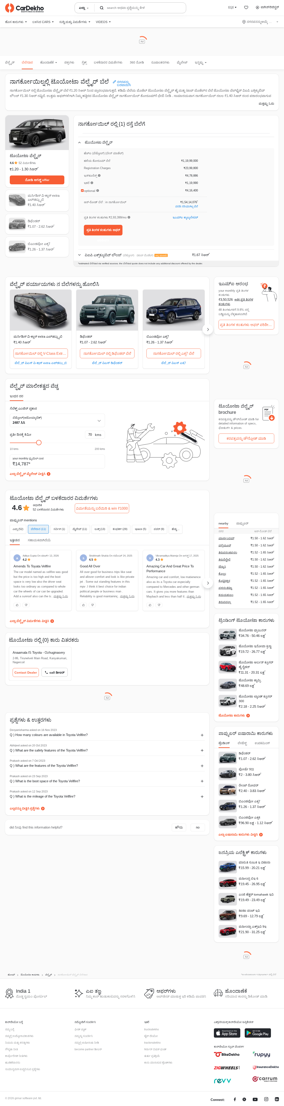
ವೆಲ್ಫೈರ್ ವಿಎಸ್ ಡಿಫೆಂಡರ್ (107, 362)
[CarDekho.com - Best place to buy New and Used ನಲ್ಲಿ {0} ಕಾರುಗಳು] (24, 8)
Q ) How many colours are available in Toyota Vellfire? (49, 735)
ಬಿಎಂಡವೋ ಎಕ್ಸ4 (249, 817)
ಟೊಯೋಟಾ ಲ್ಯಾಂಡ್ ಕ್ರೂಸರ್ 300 (255, 699)
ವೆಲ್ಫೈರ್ (9, 62)
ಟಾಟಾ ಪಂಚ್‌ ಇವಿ (249, 910)
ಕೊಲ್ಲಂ (222, 573)
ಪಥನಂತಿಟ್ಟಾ (225, 588)
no (197, 827)
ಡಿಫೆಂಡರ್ (86, 336)
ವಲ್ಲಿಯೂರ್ (225, 545)
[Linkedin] (277, 1100)
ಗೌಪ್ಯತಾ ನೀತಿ (11, 1049)
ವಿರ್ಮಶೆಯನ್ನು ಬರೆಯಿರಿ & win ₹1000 (102, 508)
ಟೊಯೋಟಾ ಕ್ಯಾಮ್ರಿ (250, 680)
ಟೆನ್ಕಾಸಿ (222, 566)
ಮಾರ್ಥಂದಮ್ (226, 538)
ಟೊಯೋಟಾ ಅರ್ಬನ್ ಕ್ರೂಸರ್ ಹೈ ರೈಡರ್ (256, 665)
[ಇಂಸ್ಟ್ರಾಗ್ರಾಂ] (266, 1100)
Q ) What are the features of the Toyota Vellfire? (44, 765)
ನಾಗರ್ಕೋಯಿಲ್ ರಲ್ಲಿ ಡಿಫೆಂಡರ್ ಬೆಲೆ (107, 353)
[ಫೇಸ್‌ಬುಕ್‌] (235, 1100)
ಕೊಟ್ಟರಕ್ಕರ (224, 580)
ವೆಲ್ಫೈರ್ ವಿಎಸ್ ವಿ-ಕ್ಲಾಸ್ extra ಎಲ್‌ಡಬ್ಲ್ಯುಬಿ (41, 362)
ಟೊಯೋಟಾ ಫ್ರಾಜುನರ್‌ (252, 630)
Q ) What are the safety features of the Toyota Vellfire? (49, 750)
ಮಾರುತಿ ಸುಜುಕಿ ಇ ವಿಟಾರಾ (254, 862)
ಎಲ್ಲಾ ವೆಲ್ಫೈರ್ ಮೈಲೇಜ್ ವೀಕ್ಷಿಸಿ (27, 474)
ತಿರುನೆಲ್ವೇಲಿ (225, 559)
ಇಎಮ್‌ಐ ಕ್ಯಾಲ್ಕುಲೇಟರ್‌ (185, 217)
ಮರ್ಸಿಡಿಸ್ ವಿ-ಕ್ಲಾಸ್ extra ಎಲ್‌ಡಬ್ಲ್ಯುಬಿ (38, 336)
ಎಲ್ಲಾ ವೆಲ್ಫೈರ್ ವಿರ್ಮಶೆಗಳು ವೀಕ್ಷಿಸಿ (29, 621)
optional (89, 191)
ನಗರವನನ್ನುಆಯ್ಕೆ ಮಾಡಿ (260, 21)
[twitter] (244, 1100)
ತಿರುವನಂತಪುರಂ (228, 552)
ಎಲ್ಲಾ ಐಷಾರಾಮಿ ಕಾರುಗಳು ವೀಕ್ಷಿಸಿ (238, 834)
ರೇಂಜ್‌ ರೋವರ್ (248, 785)
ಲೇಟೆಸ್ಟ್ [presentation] (242, 743)
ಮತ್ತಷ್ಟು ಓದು (266, 103)
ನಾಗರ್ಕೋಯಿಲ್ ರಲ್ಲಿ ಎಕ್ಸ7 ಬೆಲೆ (173, 353)
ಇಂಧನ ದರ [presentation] (16, 396)
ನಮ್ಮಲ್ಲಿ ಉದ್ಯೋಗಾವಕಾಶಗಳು (19, 1036)
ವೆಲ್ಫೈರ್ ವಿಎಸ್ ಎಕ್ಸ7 (173, 362)
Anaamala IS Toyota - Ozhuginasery (39, 652)
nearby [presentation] (223, 523)
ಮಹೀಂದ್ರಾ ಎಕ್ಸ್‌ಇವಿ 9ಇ (252, 926)
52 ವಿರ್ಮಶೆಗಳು (27, 163)
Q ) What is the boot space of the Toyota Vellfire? (45, 781)
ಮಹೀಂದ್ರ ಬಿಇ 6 (248, 878)
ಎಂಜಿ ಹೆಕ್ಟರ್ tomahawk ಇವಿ (256, 894)
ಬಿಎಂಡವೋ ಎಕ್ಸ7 (157, 336)
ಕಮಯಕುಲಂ (226, 595)
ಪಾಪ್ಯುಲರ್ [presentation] (242, 523)
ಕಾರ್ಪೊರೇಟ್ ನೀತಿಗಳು (16, 1056)
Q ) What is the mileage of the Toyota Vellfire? (42, 796)
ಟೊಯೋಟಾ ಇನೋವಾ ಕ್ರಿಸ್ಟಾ (255, 646)
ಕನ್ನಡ (231, 7)
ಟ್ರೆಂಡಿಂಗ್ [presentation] (224, 743)
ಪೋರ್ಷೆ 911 (246, 769)
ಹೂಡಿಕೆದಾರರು (12, 1062)
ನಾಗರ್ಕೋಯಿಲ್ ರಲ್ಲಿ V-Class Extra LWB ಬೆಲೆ (41, 353)
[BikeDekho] (227, 1054)
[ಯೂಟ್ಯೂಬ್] (255, 1100)
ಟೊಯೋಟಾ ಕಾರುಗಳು (232, 715)
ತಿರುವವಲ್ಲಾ (225, 602)
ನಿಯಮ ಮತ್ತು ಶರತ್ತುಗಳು (17, 1042)
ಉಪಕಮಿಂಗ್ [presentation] (262, 743)
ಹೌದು (179, 827)
